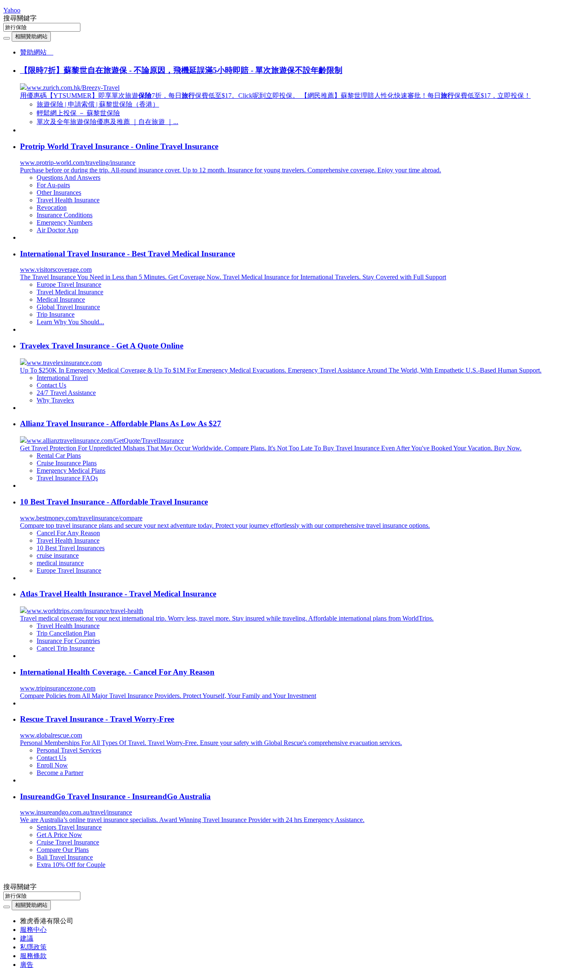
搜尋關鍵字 (20, 18)
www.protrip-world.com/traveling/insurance (77, 162)
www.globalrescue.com (51, 735)
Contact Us (51, 385)
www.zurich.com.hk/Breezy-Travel (73, 87)
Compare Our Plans (63, 849)
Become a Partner (60, 772)
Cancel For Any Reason (68, 532)
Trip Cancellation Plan (66, 633)
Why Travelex (55, 400)
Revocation (52, 207)
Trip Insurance (56, 314)
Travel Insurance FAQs (67, 478)
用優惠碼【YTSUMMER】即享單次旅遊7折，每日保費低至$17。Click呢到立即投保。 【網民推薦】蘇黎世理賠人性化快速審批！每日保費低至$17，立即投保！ (275, 95)
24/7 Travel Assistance (66, 392)
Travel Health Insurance (68, 200)
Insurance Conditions (64, 215)
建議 (26, 938)
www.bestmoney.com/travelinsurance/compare (81, 518)
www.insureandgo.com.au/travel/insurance (76, 812)
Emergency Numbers (64, 222)
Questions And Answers (68, 177)
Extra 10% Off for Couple (71, 864)
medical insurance (60, 562)
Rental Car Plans (59, 455)
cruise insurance (58, 555)
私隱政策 (33, 947)
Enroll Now (52, 765)
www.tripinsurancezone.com (57, 688)
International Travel (62, 377)
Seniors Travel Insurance (69, 827)
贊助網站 (36, 52)
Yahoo (11, 10)
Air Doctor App (57, 229)
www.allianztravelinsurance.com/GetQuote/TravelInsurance (105, 440)
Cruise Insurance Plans (67, 463)
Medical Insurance (61, 299)
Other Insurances (59, 192)
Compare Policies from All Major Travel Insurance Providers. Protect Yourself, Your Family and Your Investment (168, 695)
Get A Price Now (59, 834)
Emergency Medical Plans (71, 470)
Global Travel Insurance (68, 306)
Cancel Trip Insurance (66, 648)
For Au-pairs (53, 185)
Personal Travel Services (69, 750)
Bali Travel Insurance (65, 857)
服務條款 (33, 955)
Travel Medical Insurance (70, 292)
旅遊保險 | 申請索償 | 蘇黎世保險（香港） (98, 104)
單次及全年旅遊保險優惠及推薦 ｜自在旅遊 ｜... (107, 121)
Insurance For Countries (68, 640)
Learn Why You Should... (70, 321)
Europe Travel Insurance (69, 284)
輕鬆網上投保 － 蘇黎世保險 (78, 113)
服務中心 (33, 929)
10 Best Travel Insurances (71, 547)
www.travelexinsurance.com (64, 362)
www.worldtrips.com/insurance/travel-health (85, 610)
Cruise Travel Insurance (68, 842)
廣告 (26, 964)
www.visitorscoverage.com (56, 269)
